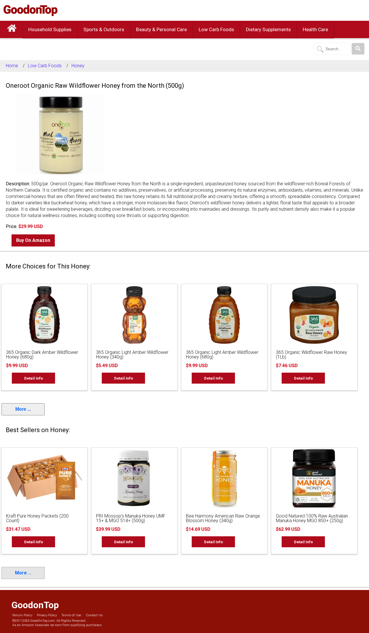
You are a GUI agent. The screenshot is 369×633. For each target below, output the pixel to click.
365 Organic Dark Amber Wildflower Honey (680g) (42, 355)
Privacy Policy (47, 615)
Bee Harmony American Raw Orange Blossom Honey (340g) (223, 518)
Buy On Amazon (33, 240)
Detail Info (33, 378)
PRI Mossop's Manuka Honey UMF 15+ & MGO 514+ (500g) (130, 518)
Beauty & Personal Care (161, 29)
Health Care (315, 29)
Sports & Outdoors (103, 29)
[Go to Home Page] (11, 29)
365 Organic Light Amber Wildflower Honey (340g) (132, 355)
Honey (77, 65)
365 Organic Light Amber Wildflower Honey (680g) (222, 355)
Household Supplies (49, 29)
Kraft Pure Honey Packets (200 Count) (37, 518)
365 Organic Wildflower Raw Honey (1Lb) (311, 355)
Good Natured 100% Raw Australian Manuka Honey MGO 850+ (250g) (312, 518)
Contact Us (94, 615)
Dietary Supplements (268, 29)
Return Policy (22, 615)
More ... (23, 409)
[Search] (358, 49)
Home (12, 65)
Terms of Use (71, 615)
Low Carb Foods (216, 29)
